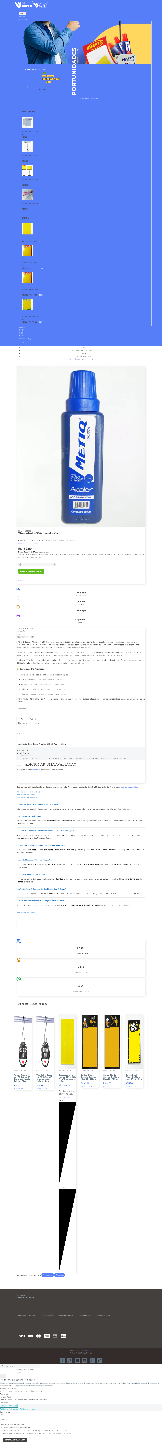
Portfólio (23, 330)
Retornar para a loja (15, 1440)
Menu (22, 13)
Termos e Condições (46, 1315)
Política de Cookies (65, 1315)
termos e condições (129, 787)
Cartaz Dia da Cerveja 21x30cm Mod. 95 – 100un (88, 1077)
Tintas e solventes (83, 356)
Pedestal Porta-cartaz (84, 1315)
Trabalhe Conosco (103, 1315)
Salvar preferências (9, 1406)
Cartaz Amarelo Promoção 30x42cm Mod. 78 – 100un (41, 287)
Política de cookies (28, 1409)
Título (19, 1373)
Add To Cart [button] (21, 1071)
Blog (21, 333)
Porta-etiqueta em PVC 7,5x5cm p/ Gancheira (39, 129)
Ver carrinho (48, 1275)
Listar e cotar (23, 580)
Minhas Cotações (26, 339)
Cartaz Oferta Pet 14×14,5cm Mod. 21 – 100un (134, 1077)
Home (22, 17)
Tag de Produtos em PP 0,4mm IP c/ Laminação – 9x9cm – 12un (22, 1078)
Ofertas (22, 327)
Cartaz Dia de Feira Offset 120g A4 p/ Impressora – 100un (42, 314)
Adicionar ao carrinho (31, 571)
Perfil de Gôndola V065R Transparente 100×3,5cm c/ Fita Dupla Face (47, 201)
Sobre (21, 336)
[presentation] (15, 1143)
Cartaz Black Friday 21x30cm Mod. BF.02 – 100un (112, 1077)
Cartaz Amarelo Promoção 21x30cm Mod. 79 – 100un (41, 260)
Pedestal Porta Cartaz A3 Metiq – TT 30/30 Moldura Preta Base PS (46, 177)
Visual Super (87, 1350)
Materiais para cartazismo (83, 350)
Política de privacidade (10, 1409)
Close (3, 1376)
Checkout (59, 1275)
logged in (36, 770)
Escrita (83, 353)
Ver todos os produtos (88, 98)
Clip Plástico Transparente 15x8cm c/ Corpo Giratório (41, 153)
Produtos (23, 19)
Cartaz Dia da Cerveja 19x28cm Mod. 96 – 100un (66, 1077)
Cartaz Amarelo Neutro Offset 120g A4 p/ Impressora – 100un (44, 238)
